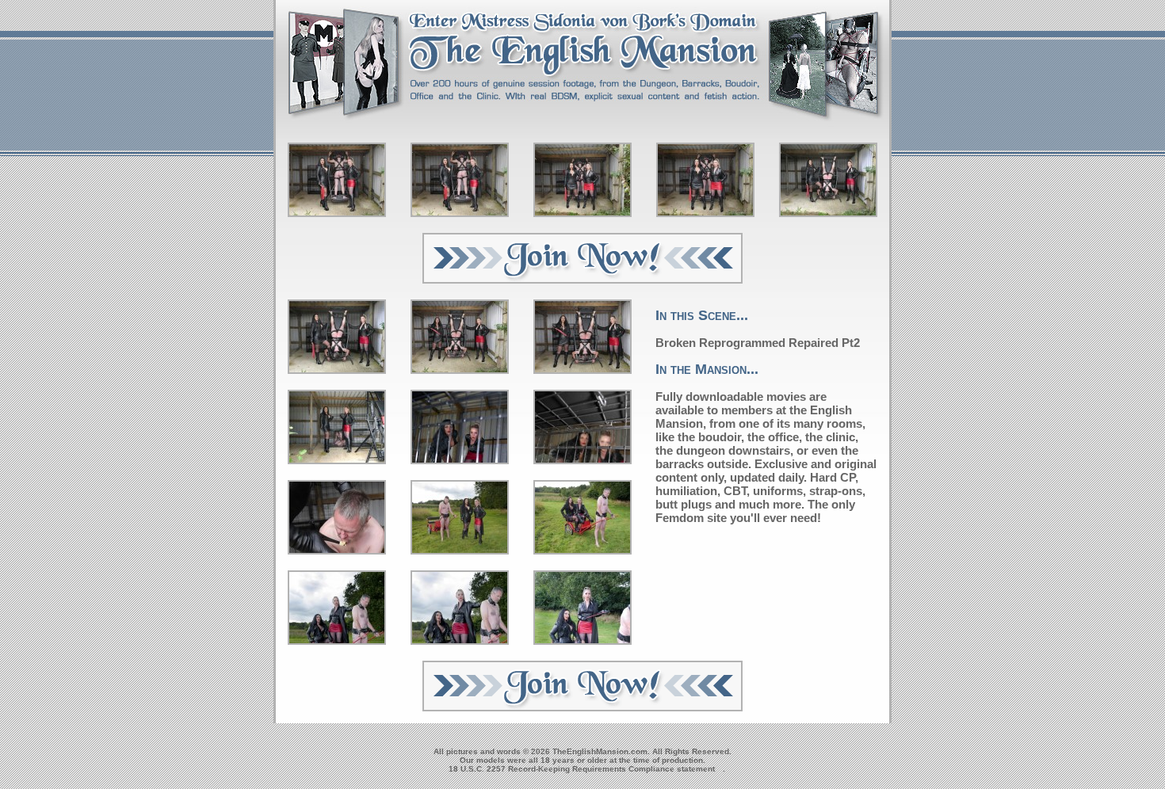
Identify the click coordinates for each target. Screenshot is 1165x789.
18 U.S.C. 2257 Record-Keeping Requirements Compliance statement (582, 768)
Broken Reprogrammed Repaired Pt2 (757, 342)
